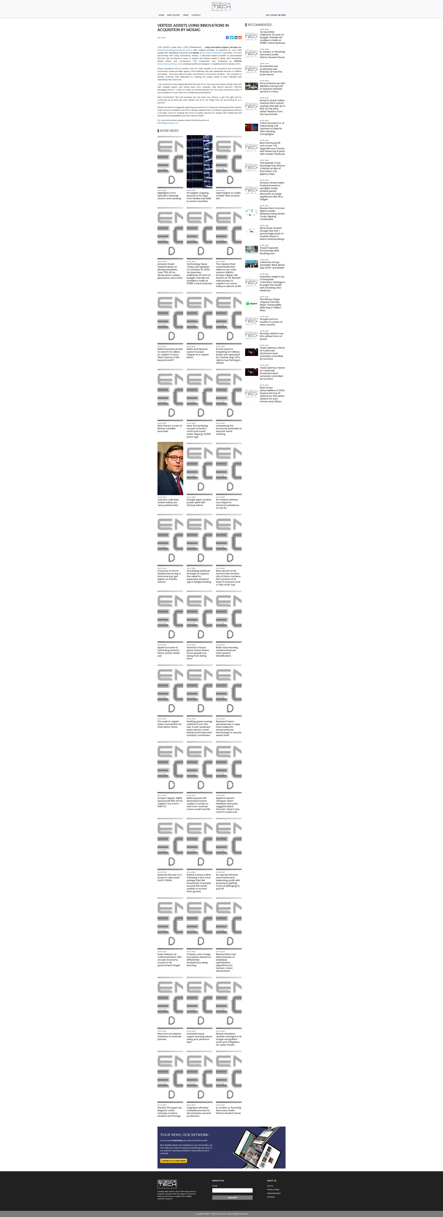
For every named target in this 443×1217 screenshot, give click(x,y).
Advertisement (274, 1193)
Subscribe (232, 1197)
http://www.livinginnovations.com (173, 50)
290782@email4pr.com (168, 123)
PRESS (186, 15)
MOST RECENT (173, 15)
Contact (271, 1197)
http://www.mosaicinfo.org (213, 53)
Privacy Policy (273, 1189)
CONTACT (196, 15)
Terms (270, 1186)
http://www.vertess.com (169, 64)
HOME (161, 15)
